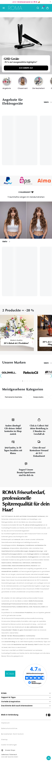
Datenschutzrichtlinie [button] (9, 728)
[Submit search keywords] (38, 8)
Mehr (46, 102)
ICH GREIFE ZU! (26, 68)
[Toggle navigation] (3, 7)
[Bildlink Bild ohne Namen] (14, 180)
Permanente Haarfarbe (13, 397)
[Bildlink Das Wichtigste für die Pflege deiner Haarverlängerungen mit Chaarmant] (26, 220)
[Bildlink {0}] (26, 45)
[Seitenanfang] (48, 758)
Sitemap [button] (4, 739)
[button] (42, 8)
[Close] (50, 1)
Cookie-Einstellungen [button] (9, 745)
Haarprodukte (38, 397)
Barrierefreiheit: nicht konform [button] (12, 734)
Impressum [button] (5, 723)
